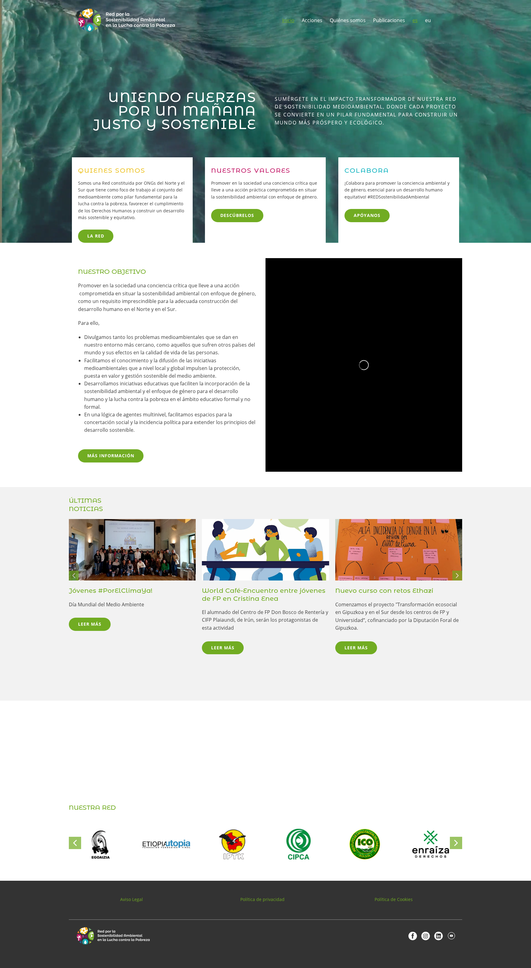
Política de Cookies (394, 899)
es (415, 20)
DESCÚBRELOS (237, 215)
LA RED (95, 236)
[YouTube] (451, 936)
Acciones (312, 20)
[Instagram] (426, 936)
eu (428, 20)
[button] (74, 575)
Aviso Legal (131, 899)
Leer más (89, 624)
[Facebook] (413, 936)
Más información (110, 455)
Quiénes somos (348, 20)
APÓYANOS (367, 215)
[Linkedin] (438, 936)
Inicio (288, 20)
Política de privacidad (262, 899)
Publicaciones (389, 20)
